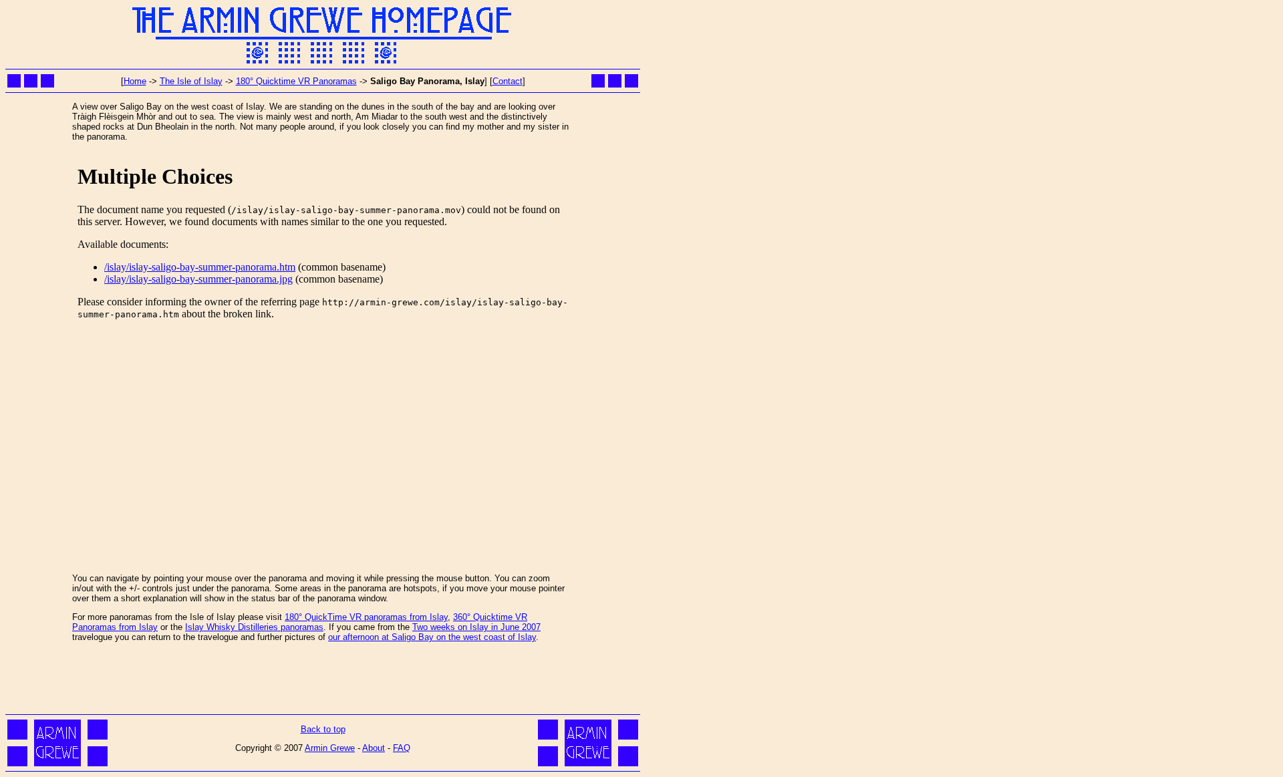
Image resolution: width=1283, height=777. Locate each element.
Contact (507, 81)
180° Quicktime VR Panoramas (296, 81)
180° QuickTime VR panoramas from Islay (366, 617)
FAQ (401, 748)
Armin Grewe (330, 748)
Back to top (323, 729)
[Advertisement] (323, 681)
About (373, 748)
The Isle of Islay (191, 81)
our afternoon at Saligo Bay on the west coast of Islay (432, 637)
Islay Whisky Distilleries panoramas (254, 627)
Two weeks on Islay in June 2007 (476, 627)
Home (135, 81)
